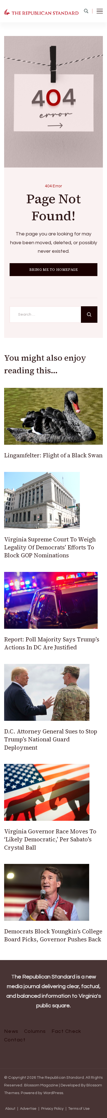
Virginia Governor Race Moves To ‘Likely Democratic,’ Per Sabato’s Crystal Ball (50, 839)
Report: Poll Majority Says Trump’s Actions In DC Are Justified (51, 643)
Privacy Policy (52, 1109)
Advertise (28, 1109)
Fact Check (66, 1031)
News (11, 1031)
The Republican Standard (60, 1078)
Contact (15, 1039)
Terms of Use (79, 1109)
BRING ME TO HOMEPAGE (53, 269)
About (10, 1109)
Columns (35, 1031)
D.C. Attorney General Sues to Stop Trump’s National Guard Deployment (50, 739)
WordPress (53, 1093)
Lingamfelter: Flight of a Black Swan (53, 455)
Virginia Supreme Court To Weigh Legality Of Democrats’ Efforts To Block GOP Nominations (50, 547)
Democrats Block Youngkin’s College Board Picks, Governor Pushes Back (53, 935)
